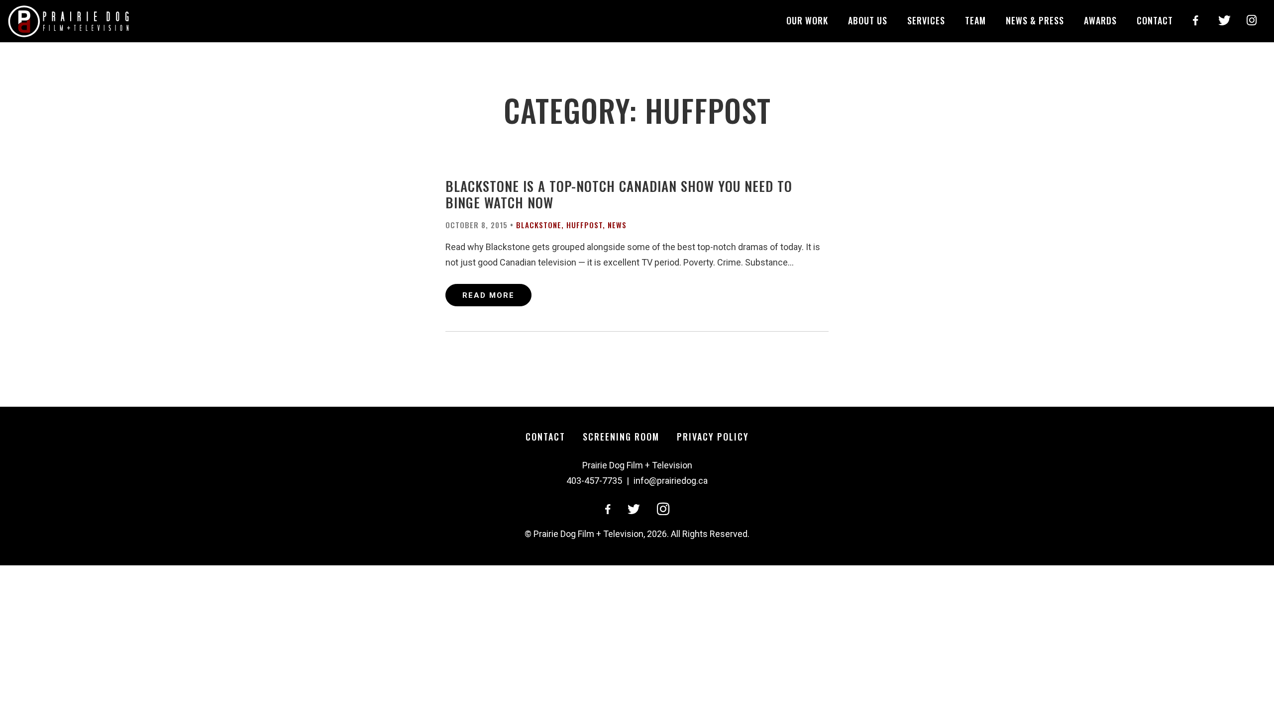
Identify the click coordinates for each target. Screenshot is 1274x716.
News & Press (1035, 20)
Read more (488, 295)
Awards (1100, 20)
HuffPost (584, 224)
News (617, 224)
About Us (867, 20)
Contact (1155, 20)
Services (926, 20)
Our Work (807, 20)
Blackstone (538, 224)
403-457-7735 (594, 480)
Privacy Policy (713, 436)
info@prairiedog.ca (671, 480)
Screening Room (621, 436)
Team (975, 20)
